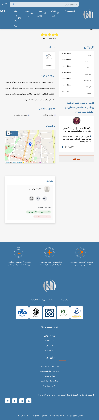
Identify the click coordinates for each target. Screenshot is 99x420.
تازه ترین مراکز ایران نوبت (49, 371)
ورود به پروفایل (49, 335)
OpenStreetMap (17, 162)
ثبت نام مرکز (49, 350)
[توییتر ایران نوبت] (7, 400)
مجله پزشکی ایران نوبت (49, 380)
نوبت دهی (49, 345)
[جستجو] (13, 4)
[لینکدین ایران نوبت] (21, 400)
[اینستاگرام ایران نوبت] (28, 400)
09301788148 (69, 147)
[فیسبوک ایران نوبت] (14, 400)
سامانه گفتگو (49, 340)
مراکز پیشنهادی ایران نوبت (49, 366)
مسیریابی (12, 133)
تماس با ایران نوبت (49, 385)
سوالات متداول (49, 376)
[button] (30, 144)
